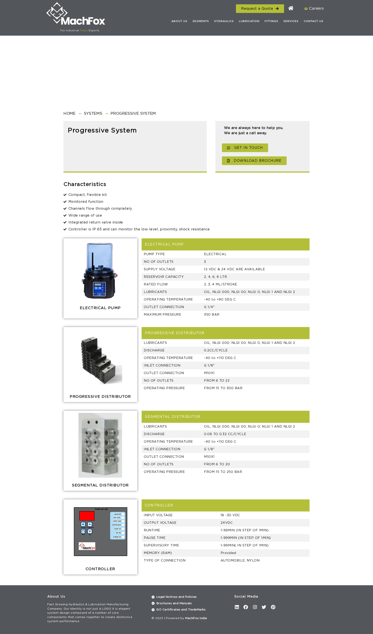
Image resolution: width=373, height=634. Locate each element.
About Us (179, 21)
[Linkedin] (236, 607)
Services (291, 21)
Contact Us (313, 21)
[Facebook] (245, 607)
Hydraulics (224, 21)
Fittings (271, 21)
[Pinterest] (273, 607)
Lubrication (249, 21)
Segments (201, 21)
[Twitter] (264, 607)
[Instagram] (254, 607)
